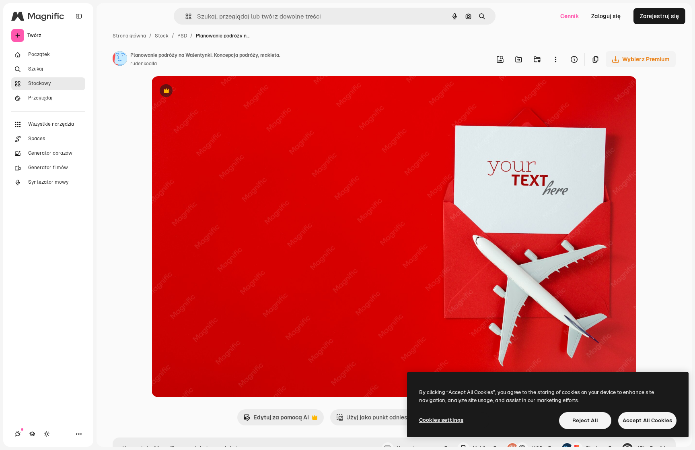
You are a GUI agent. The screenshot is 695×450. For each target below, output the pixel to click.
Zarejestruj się (659, 16)
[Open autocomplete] (185, 16)
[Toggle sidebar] (78, 16)
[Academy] (32, 433)
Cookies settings (441, 420)
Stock (162, 36)
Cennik (569, 16)
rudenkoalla (143, 63)
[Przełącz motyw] (46, 433)
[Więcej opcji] (555, 59)
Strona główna (129, 36)
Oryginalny (207, 91)
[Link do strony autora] (120, 59)
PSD (182, 36)
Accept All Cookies (647, 420)
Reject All (585, 420)
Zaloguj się (606, 16)
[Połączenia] (17, 433)
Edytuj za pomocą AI (276, 419)
